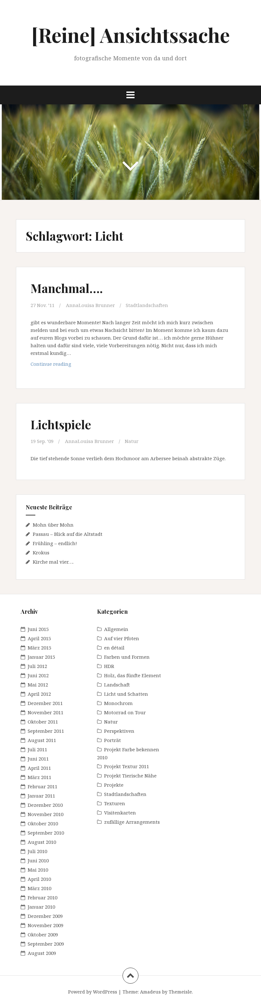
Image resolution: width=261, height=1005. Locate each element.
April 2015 (39, 638)
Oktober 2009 (43, 934)
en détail (114, 647)
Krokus (41, 552)
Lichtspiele (61, 424)
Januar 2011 (41, 795)
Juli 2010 (37, 851)
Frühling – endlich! (55, 543)
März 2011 (39, 777)
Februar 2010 (42, 897)
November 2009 (45, 925)
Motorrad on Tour (125, 712)
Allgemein (116, 629)
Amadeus (150, 992)
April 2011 (39, 768)
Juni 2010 (38, 860)
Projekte (113, 785)
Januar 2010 (41, 907)
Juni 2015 (38, 629)
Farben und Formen (127, 657)
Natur (131, 441)
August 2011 (42, 740)
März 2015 (39, 647)
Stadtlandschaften (147, 305)
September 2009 (46, 944)
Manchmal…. (67, 288)
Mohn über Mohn (53, 524)
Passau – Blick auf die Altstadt (67, 534)
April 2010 (39, 879)
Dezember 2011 (45, 703)
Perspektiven (119, 731)
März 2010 (39, 888)
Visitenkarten (120, 812)
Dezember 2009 (45, 916)
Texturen (114, 803)
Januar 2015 (41, 657)
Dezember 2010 (45, 805)
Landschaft (117, 684)
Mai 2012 (38, 684)
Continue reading (66, 363)
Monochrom (118, 703)
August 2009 (42, 953)
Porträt (112, 740)
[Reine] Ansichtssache (131, 34)
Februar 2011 (42, 786)
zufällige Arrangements (132, 822)
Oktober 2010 (43, 823)
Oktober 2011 (43, 721)
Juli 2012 (37, 666)
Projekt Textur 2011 (126, 766)
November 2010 (45, 814)
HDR (109, 666)
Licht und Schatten (126, 694)
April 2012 (39, 694)
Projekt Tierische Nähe (130, 775)
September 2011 (46, 731)
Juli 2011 (37, 749)
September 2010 (46, 832)
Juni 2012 (38, 675)
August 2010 (42, 842)
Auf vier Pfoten (121, 638)
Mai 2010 (38, 869)
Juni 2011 (38, 758)
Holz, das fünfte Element (132, 675)
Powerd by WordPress (92, 992)
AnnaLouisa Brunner (90, 305)
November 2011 (45, 712)
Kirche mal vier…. (53, 562)
